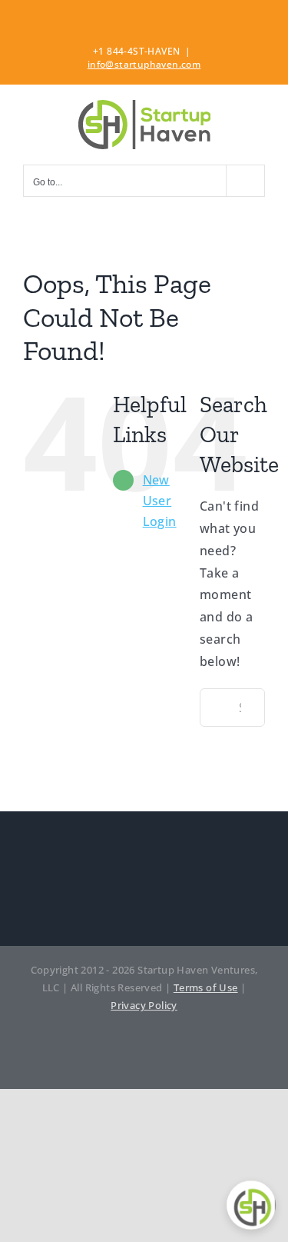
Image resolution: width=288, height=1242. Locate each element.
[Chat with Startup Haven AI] (251, 1205)
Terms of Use (206, 987)
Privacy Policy (144, 1005)
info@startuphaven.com (144, 64)
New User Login (160, 500)
